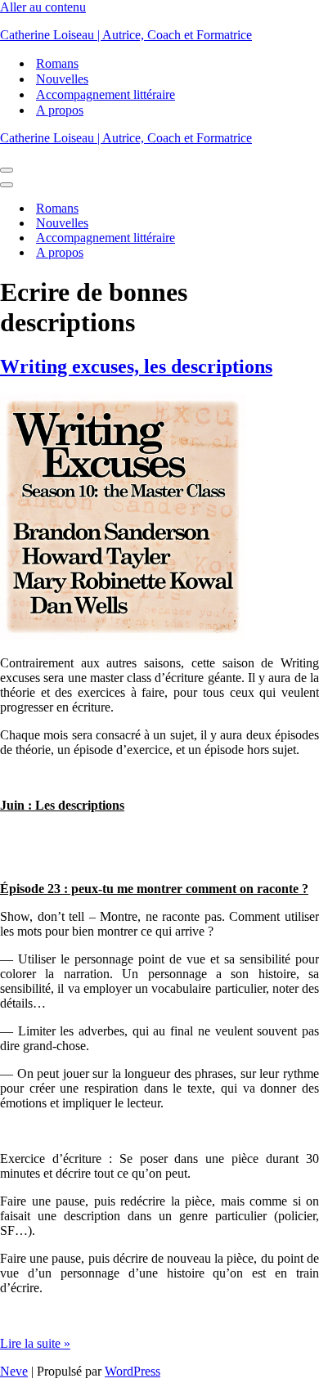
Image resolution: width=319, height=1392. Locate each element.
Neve (14, 1371)
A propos (59, 110)
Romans (57, 63)
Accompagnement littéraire (105, 94)
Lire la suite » (35, 1343)
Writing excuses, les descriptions (136, 366)
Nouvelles (62, 79)
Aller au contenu (43, 7)
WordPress (132, 1371)
